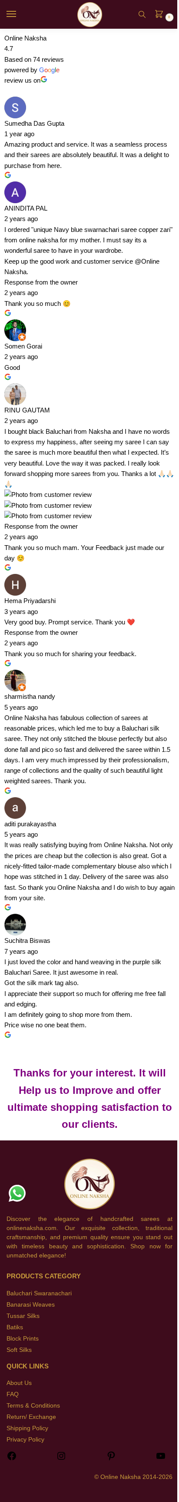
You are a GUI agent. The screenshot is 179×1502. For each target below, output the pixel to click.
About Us (19, 1382)
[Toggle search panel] (142, 14)
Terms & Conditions (33, 1405)
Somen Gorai (23, 346)
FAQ (13, 1394)
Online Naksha (25, 38)
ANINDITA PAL (25, 208)
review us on (22, 80)
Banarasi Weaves (31, 1304)
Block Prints (23, 1338)
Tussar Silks (23, 1315)
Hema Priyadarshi (30, 600)
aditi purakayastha (30, 824)
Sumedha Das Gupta (34, 123)
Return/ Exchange (31, 1416)
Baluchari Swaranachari (39, 1293)
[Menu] (20, 14)
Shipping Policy (27, 1428)
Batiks (15, 1327)
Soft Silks (19, 1349)
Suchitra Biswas (27, 940)
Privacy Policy (25, 1439)
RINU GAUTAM (27, 410)
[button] (161, 14)
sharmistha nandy (29, 696)
